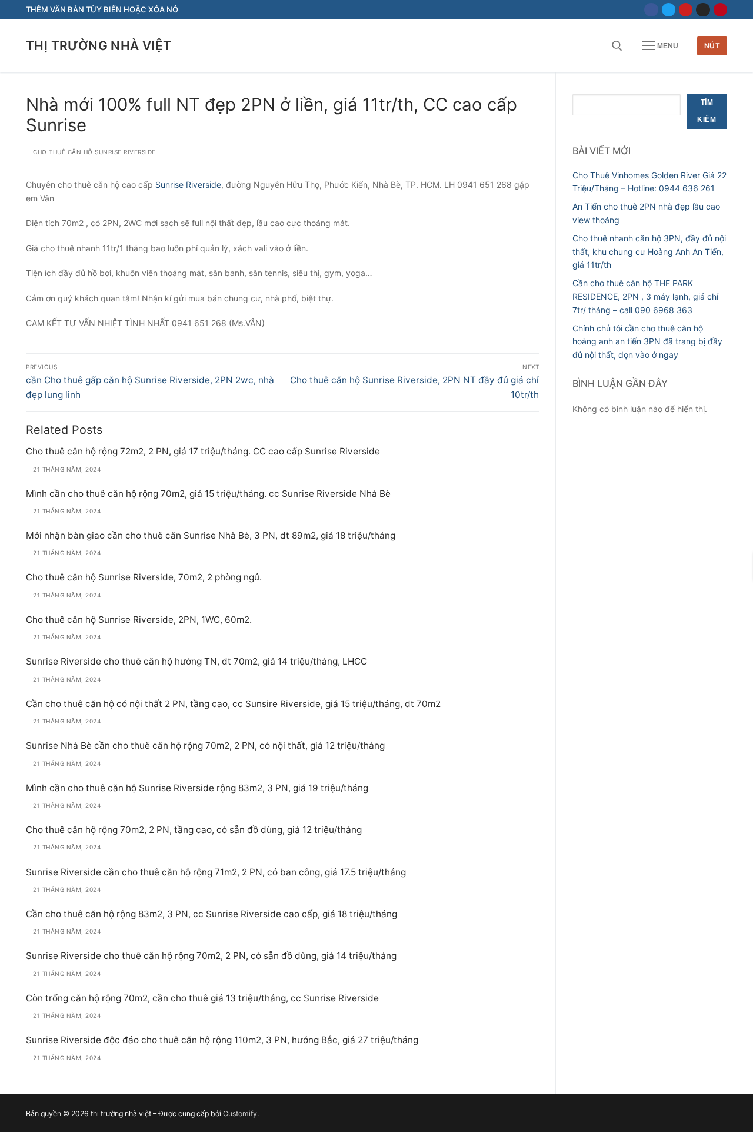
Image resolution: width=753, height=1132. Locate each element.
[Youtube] (685, 9)
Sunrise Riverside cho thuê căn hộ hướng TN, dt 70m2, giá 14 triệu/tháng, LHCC (196, 661)
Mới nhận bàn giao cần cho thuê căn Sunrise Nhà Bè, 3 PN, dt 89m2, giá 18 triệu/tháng (210, 535)
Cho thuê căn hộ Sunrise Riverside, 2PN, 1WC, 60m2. (139, 619)
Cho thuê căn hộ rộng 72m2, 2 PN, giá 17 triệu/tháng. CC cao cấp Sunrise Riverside (203, 451)
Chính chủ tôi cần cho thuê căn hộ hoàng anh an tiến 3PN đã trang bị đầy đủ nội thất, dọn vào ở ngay (647, 341)
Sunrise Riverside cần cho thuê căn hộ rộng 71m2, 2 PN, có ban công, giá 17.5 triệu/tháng (216, 872)
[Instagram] (702, 9)
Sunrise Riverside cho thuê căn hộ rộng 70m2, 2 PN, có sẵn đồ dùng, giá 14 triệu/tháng (211, 955)
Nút (712, 45)
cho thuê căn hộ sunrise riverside (93, 151)
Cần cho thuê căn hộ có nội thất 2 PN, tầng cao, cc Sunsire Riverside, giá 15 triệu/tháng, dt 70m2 (233, 703)
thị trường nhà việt (99, 45)
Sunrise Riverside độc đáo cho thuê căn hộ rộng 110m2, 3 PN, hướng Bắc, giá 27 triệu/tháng (222, 1039)
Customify (240, 1113)
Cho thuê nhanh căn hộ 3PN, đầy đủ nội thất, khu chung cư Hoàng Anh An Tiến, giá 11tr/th (649, 251)
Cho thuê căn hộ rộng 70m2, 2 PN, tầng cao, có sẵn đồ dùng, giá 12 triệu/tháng (194, 829)
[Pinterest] (720, 9)
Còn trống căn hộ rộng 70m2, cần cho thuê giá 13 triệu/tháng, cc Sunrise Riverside (202, 998)
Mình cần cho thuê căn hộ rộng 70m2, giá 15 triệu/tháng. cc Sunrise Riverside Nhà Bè (208, 493)
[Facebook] (651, 9)
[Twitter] (668, 9)
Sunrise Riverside (188, 185)
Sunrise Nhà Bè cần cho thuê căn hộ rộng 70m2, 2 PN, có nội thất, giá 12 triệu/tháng (205, 745)
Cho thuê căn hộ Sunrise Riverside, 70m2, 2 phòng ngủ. (144, 577)
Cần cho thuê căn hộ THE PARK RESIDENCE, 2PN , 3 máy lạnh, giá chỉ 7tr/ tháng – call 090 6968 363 (645, 296)
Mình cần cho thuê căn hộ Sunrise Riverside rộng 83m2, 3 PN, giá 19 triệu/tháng (197, 788)
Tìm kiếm (706, 111)
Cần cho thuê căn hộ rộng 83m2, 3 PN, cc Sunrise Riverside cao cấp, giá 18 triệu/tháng (211, 913)
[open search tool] (617, 46)
